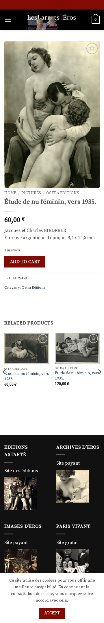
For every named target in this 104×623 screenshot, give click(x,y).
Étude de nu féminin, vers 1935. (26, 376)
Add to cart (25, 262)
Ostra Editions (62, 193)
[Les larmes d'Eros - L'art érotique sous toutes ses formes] (51, 20)
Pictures (31, 193)
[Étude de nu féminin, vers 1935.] (26, 348)
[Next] (99, 383)
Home (10, 193)
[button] (7, 19)
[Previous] (4, 383)
